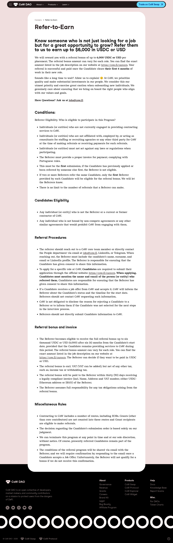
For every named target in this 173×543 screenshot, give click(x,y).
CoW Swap (130, 484)
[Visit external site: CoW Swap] (28, 538)
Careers (38, 20)
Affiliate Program (108, 507)
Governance (105, 484)
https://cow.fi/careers (114, 64)
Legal (102, 501)
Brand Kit (104, 497)
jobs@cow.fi (76, 100)
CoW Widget (131, 494)
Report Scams (157, 491)
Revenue (103, 487)
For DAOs (154, 501)
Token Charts (156, 504)
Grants (102, 491)
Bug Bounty (105, 504)
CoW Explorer (132, 491)
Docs (152, 484)
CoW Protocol (132, 487)
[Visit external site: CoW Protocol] (48, 538)
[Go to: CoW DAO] (22, 4)
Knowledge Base (158, 487)
